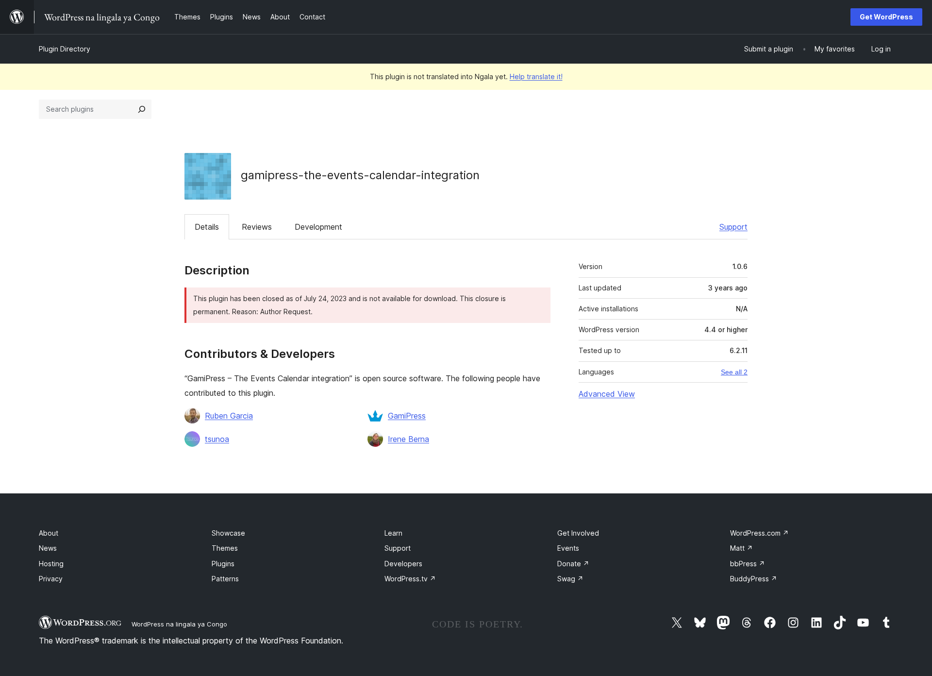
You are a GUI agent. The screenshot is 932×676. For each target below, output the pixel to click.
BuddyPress (753, 579)
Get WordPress (886, 17)
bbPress (747, 563)
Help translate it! (536, 76)
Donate (573, 563)
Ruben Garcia (229, 416)
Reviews (257, 227)
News (48, 548)
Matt (741, 548)
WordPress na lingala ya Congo (179, 624)
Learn (393, 533)
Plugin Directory (64, 49)
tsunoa (217, 439)
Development (318, 227)
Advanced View (607, 394)
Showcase (228, 533)
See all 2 (734, 372)
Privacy (51, 579)
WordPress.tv (410, 579)
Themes (225, 548)
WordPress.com (759, 533)
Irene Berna (408, 439)
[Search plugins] (141, 109)
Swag (570, 579)
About (48, 533)
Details (207, 227)
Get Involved (578, 533)
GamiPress (407, 416)
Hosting (51, 563)
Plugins (223, 563)
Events (568, 548)
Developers (403, 563)
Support (733, 227)
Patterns (225, 579)
